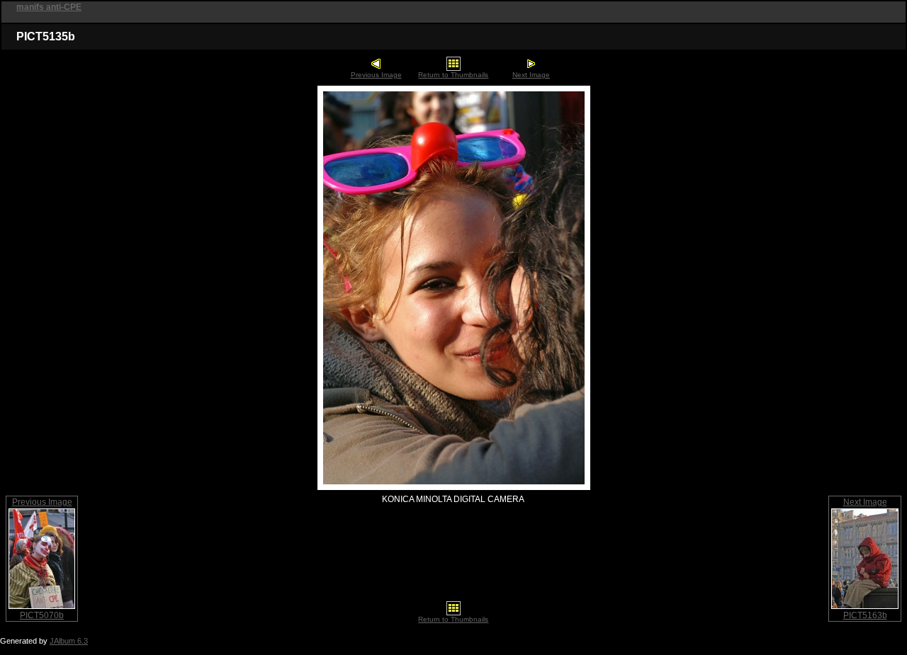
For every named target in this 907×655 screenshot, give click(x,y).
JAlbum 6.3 (69, 641)
